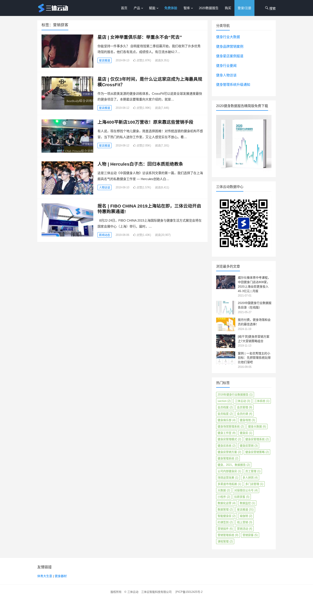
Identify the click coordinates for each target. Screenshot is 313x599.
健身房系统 (226, 445)
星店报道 (104, 60)
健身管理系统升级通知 (233, 84)
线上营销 (244, 522)
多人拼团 (250, 477)
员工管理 (252, 471)
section (224, 401)
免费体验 (170, 8)
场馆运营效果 (228, 477)
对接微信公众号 (246, 490)
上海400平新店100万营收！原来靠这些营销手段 (145, 122)
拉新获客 (241, 496)
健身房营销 (249, 445)
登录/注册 (244, 8)
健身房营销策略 (257, 452)
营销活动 (244, 528)
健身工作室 (226, 432)
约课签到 (225, 522)
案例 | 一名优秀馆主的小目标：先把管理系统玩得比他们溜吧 (254, 358)
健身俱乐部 (226, 420)
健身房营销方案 (229, 452)
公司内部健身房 (229, 471)
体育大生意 (44, 576)
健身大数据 (257, 426)
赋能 (152, 8)
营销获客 (250, 535)
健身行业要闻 (226, 65)
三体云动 (242, 401)
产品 (137, 8)
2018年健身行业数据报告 (235, 394)
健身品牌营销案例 (229, 46)
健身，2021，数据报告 (234, 464)
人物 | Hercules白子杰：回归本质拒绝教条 (140, 164)
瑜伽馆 (246, 515)
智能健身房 (226, 515)
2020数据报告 (208, 8)
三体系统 (261, 401)
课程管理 (225, 541)
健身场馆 (247, 420)
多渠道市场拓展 (229, 484)
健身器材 (61, 576)
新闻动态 (104, 234)
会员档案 (225, 407)
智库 (187, 8)
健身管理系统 (228, 458)
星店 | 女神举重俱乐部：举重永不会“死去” (140, 37)
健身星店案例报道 (229, 56)
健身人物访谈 (226, 75)
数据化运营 (226, 503)
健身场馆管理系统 (231, 426)
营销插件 (225, 528)
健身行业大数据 (228, 37)
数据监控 (247, 503)
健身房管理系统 (257, 439)
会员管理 (244, 407)
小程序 (224, 496)
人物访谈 (104, 187)
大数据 (224, 490)
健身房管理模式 (229, 439)
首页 (124, 8)
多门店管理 (254, 484)
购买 (228, 8)
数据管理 (225, 509)
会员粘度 (225, 413)
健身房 (246, 432)
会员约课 (244, 413)
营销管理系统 (228, 535)
